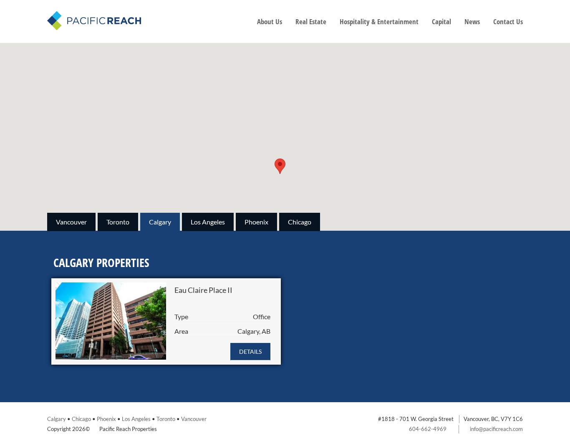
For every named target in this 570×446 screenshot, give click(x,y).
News (472, 21)
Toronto (117, 222)
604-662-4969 (427, 429)
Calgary (160, 222)
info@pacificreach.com (496, 429)
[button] (280, 166)
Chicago (299, 222)
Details (250, 351)
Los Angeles (208, 222)
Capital (441, 21)
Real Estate (310, 21)
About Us (269, 21)
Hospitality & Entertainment (379, 21)
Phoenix (256, 222)
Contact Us (508, 21)
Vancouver (71, 222)
